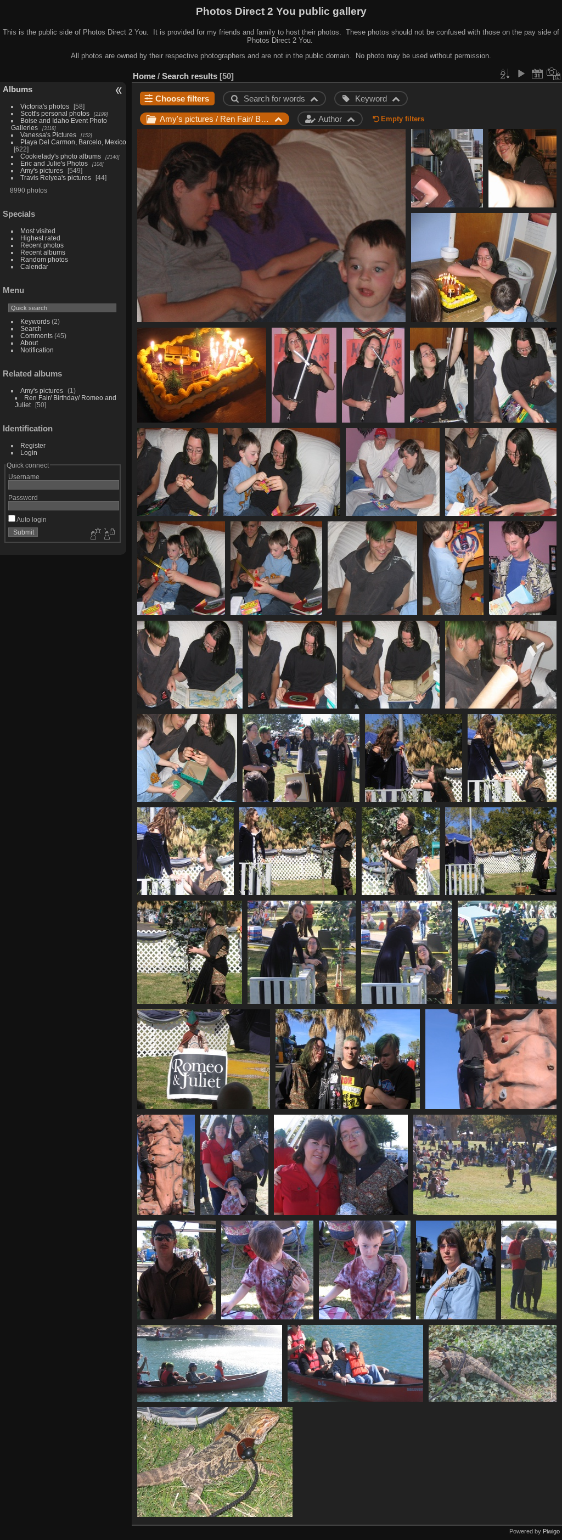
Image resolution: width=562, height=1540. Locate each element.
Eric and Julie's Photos (54, 163)
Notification (37, 349)
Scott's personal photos (54, 113)
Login (28, 452)
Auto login (31, 519)
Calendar (34, 266)
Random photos (44, 259)
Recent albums (42, 252)
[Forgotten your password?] (109, 534)
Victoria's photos (44, 106)
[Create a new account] (94, 534)
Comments (36, 335)
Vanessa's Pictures (48, 134)
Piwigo (551, 1531)
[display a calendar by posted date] (537, 73)
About (29, 342)
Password (23, 497)
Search (31, 328)
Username (24, 476)
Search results (189, 76)
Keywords (35, 321)
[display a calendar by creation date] (554, 73)
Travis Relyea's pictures (55, 177)
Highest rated (40, 237)
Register (33, 445)
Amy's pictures (41, 170)
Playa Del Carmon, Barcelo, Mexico (73, 141)
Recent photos (42, 245)
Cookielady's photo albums (60, 156)
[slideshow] (521, 73)
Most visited (37, 230)
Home (144, 76)
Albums (17, 89)
